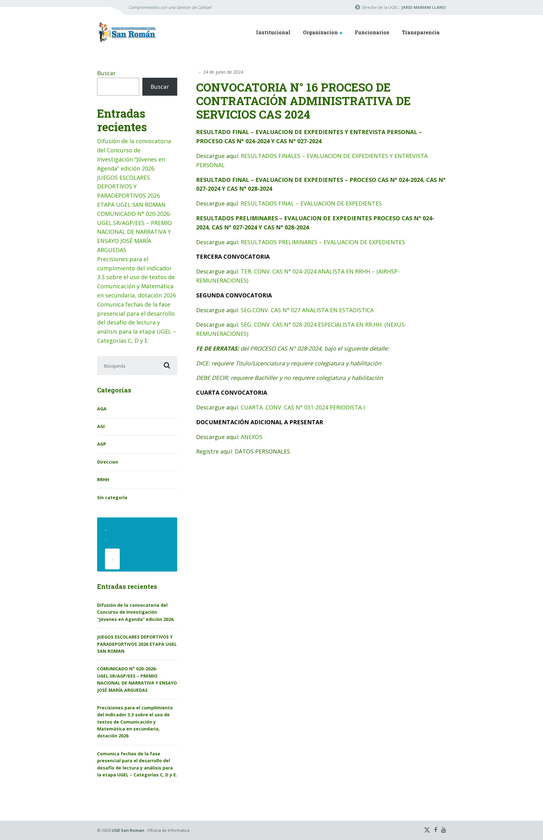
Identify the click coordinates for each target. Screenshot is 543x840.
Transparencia (421, 32)
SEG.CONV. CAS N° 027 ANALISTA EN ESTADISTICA (307, 310)
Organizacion (320, 32)
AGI (101, 426)
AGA (102, 409)
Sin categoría (112, 497)
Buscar (106, 73)
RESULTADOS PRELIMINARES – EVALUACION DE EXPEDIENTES (323, 242)
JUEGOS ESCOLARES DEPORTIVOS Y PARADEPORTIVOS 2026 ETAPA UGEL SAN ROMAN (137, 644)
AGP (101, 444)
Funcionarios (372, 32)
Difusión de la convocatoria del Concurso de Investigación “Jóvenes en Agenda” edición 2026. (136, 612)
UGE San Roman (128, 830)
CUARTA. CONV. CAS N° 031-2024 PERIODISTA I (303, 407)
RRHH (103, 479)
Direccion (107, 462)
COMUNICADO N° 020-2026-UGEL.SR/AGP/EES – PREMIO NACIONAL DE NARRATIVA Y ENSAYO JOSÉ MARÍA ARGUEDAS (134, 232)
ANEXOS (251, 437)
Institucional (273, 32)
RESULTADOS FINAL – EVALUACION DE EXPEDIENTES (311, 203)
